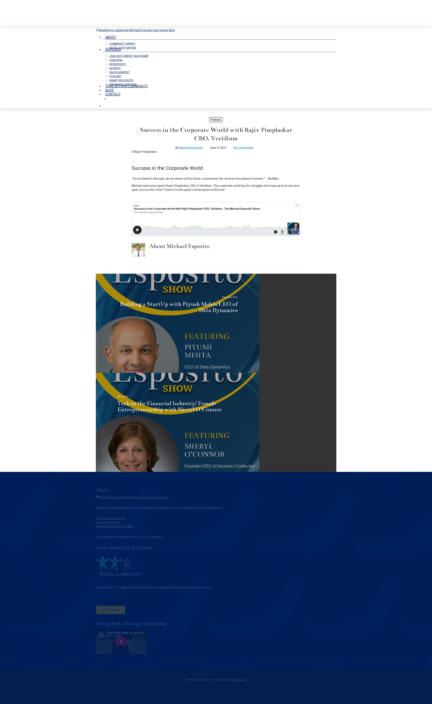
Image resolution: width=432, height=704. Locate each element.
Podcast (216, 119)
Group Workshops (108, 522)
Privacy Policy (239, 679)
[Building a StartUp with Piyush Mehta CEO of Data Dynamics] (177, 323)
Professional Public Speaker (115, 526)
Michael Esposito (191, 148)
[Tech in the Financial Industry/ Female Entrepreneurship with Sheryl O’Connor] (177, 422)
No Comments (243, 148)
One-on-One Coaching (111, 518)
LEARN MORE (111, 609)
